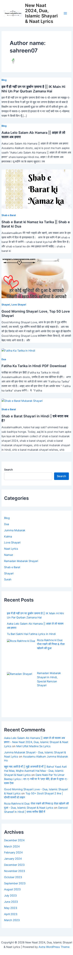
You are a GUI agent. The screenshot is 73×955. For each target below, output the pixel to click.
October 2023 (13, 877)
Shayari (5, 304)
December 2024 (14, 840)
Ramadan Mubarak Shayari (21, 561)
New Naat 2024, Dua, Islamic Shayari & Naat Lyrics (41, 13)
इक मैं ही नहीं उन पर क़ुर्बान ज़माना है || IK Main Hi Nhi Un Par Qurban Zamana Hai (33, 89)
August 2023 (12, 889)
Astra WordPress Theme (54, 947)
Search (8, 469)
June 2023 (11, 901)
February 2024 (13, 852)
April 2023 (10, 914)
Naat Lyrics (11, 548)
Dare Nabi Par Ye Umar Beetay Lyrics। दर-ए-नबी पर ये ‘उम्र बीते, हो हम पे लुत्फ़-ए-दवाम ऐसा (36, 779)
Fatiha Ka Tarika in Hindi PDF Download (33, 366)
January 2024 (13, 858)
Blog (4, 80)
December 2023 (14, 865)
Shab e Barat (8, 215)
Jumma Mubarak (14, 530)
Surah (7, 579)
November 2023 (14, 871)
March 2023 (12, 920)
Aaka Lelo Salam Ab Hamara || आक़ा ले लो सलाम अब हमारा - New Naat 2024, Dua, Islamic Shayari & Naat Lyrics (36, 742)
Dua (3, 359)
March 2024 (12, 846)
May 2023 (10, 908)
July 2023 (10, 895)
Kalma (8, 536)
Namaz (8, 555)
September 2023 (14, 883)
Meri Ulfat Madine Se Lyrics (33, 746)
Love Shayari (18, 304)
